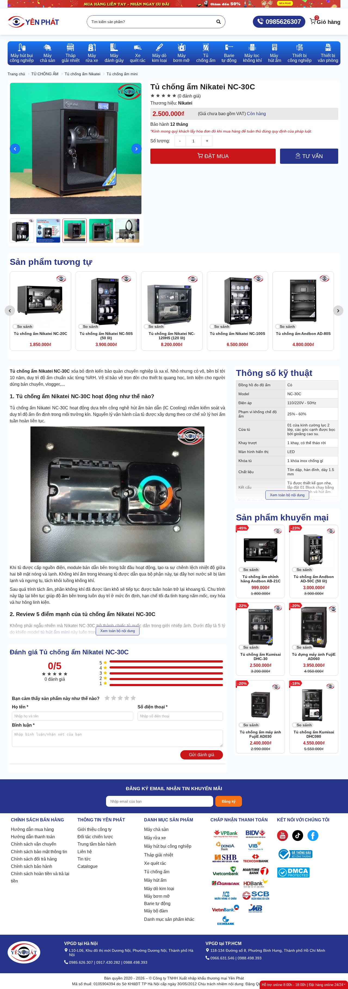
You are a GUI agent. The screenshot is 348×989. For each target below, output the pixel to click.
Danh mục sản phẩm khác (169, 919)
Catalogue (87, 866)
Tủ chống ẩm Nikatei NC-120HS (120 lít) (106, 335)
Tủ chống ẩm (156, 871)
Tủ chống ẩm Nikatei (82, 74)
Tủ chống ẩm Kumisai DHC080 (314, 734)
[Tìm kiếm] (218, 21)
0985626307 (282, 21)
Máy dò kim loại (159, 888)
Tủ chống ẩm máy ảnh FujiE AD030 (260, 734)
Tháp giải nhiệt (158, 855)
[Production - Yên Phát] (33, 22)
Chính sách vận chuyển (33, 844)
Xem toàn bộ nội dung (287, 495)
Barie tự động (157, 903)
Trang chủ (16, 74)
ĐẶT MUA (216, 156)
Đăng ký (228, 801)
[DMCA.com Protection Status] (293, 873)
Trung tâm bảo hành (96, 844)
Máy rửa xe (155, 838)
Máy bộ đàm (156, 911)
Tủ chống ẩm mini (122, 74)
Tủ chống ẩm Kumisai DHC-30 (260, 656)
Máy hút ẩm (155, 880)
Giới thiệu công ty (94, 829)
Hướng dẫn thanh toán (33, 836)
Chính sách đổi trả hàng (34, 859)
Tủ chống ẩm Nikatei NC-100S (171, 333)
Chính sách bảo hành (31, 866)
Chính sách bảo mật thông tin (39, 851)
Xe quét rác (155, 863)
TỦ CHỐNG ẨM (44, 74)
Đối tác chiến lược (95, 836)
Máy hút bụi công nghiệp (167, 846)
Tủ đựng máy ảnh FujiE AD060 (313, 656)
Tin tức (84, 859)
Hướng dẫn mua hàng (32, 829)
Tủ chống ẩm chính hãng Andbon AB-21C (261, 578)
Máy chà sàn (156, 829)
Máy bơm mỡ (157, 896)
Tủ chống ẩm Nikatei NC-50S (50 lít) (40, 335)
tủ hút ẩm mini (55, 632)
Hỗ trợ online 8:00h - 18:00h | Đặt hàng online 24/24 (302, 985)
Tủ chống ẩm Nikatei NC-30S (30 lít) (303, 335)
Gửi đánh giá (201, 754)
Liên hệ (84, 851)
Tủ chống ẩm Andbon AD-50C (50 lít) (314, 578)
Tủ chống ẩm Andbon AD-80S (237, 333)
